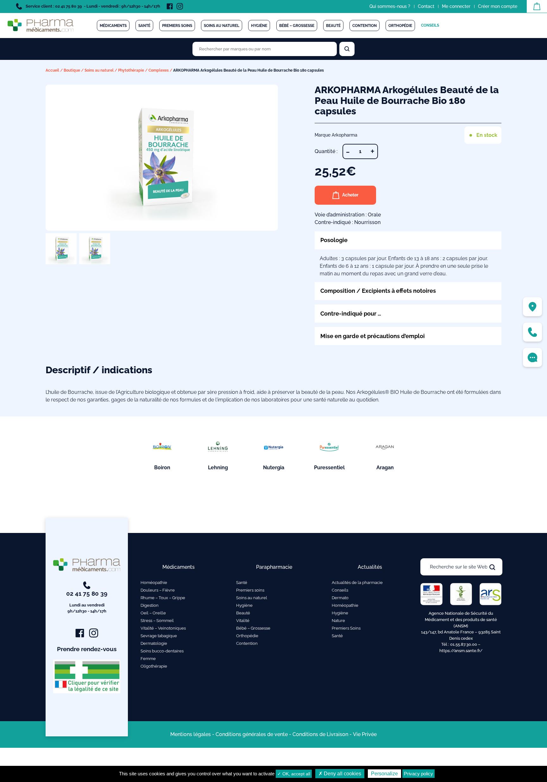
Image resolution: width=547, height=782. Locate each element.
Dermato (340, 597)
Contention (364, 25)
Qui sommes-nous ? (389, 6)
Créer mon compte (497, 6)
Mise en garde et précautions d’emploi (372, 336)
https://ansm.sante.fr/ (460, 650)
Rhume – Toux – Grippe (163, 597)
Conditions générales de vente (252, 734)
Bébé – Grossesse (296, 25)
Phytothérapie (131, 70)
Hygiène (259, 25)
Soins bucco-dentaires (162, 651)
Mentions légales (190, 734)
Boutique (72, 70)
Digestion (150, 605)
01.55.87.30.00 (463, 644)
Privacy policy (418, 773)
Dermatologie (154, 643)
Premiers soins (177, 25)
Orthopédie (400, 25)
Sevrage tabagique (159, 635)
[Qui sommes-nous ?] (532, 306)
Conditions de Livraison (320, 734)
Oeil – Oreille (153, 613)
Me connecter (456, 6)
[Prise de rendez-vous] (532, 357)
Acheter (350, 194)
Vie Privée (365, 734)
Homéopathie (154, 582)
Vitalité (242, 620)
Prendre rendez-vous (86, 648)
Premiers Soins (346, 628)
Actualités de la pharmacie (357, 582)
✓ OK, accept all (293, 773)
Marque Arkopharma (336, 135)
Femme (148, 658)
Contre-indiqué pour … (350, 313)
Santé (144, 25)
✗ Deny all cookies (339, 773)
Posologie (334, 240)
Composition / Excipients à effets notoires (378, 290)
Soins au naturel (221, 25)
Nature (338, 620)
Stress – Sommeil (157, 620)
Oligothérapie (154, 666)
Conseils (430, 25)
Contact (426, 6)
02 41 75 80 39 (86, 602)
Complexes (158, 70)
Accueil (52, 70)
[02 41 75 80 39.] (532, 332)
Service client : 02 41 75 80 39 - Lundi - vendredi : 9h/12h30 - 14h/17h (92, 6)
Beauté (333, 25)
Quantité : (326, 151)
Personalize (384, 773)
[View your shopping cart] (537, 6)
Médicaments (113, 25)
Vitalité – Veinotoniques (163, 628)
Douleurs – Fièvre (158, 590)
